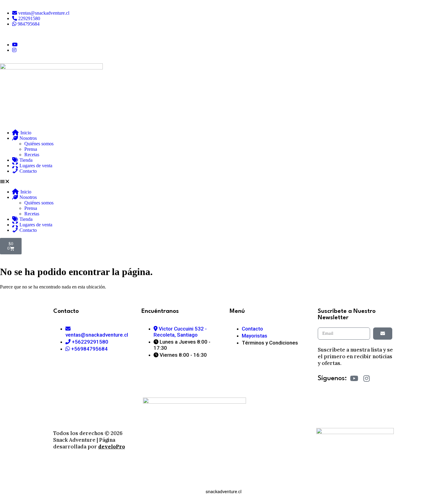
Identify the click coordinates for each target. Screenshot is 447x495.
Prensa (30, 149)
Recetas (31, 154)
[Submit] (382, 333)
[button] (223, 181)
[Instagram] (367, 378)
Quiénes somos (39, 143)
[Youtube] (354, 378)
